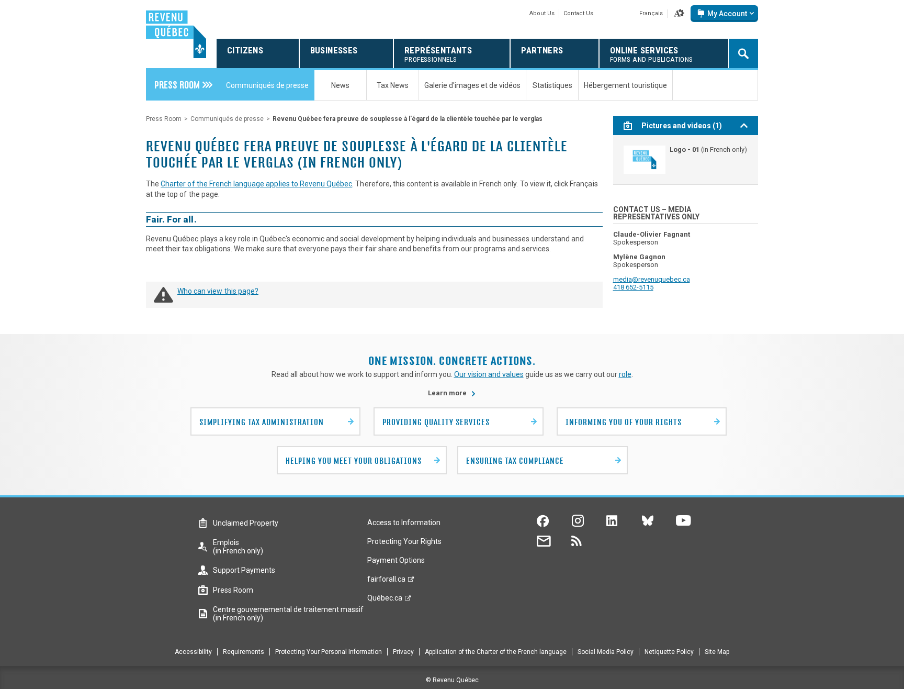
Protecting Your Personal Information (328, 651)
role (625, 374)
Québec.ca (384, 600)
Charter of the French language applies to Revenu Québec (256, 184)
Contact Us (578, 13)
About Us (542, 13)
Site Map (717, 651)
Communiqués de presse (227, 119)
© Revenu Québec (452, 680)
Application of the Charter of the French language (496, 651)
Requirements (243, 651)
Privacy (403, 651)
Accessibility (193, 651)
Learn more (452, 393)
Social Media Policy (606, 651)
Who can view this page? (217, 291)
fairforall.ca (386, 581)
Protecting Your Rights (404, 541)
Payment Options (396, 560)
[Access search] (743, 53)
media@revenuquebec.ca (651, 279)
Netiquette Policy (669, 651)
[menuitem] (183, 84)
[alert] (724, 13)
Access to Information (403, 522)
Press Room (164, 119)
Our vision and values (489, 374)
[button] (679, 13)
